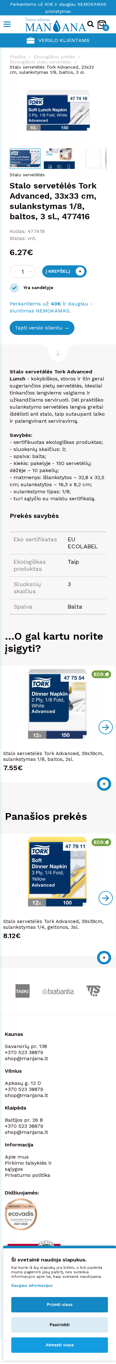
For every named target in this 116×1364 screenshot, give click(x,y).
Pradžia (17, 56)
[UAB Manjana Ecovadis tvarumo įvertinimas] (21, 1214)
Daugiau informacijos (32, 1285)
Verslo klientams (64, 40)
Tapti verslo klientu (39, 328)
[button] (100, 87)
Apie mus (17, 1157)
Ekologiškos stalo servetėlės (40, 61)
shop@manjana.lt (26, 1058)
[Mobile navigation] (7, 24)
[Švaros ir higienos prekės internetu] (46, 24)
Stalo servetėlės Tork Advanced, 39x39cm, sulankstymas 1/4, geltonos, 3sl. (53, 924)
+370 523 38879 (24, 1052)
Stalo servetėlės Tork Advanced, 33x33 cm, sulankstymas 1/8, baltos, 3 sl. (52, 69)
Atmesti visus (60, 1345)
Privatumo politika (27, 1175)
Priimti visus (59, 1304)
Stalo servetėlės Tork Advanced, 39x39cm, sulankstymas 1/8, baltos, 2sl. (53, 756)
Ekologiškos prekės (54, 56)
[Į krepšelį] (104, 784)
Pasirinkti (60, 1324)
